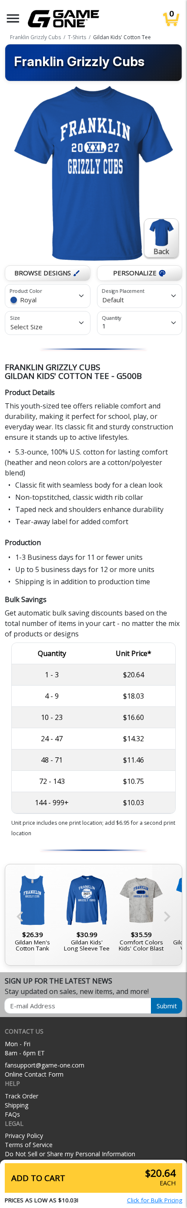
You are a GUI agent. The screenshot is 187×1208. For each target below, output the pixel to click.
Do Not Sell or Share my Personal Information (70, 1154)
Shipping (16, 1105)
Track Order (21, 1096)
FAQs (12, 1114)
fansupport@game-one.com (44, 1065)
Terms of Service (29, 1145)
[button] (13, 18)
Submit (167, 1005)
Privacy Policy (24, 1135)
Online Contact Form (34, 1074)
